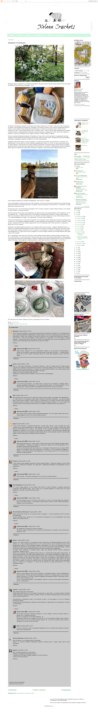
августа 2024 (80, 224)
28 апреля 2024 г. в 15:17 (26, 625)
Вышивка (16, 323)
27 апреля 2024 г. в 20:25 (33, 526)
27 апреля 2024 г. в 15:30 (35, 511)
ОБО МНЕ (20, 35)
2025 (77, 212)
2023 (77, 247)
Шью (80, 158)
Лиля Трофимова (17, 485)
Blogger (51, 706)
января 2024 (80, 245)
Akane (14, 540)
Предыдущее (66, 690)
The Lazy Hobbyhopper (81, 175)
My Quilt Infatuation (80, 193)
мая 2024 (79, 230)
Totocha (15, 461)
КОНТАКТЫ (50, 35)
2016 (77, 261)
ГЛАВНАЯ (11, 35)
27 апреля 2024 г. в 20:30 (33, 611)
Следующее (12, 690)
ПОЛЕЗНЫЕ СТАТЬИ (38, 35)
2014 (77, 265)
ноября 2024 (80, 218)
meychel (15, 589)
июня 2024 (79, 228)
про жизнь (24, 323)
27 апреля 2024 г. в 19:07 (24, 589)
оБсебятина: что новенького (80, 234)
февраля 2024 (80, 243)
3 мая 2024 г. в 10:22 (22, 650)
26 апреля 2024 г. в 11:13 (25, 331)
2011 (77, 271)
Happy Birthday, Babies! (81, 172)
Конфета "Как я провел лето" (85, 123)
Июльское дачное (80, 182)
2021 (77, 251)
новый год (77, 159)
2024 (77, 214)
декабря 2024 (80, 216)
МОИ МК (28, 35)
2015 (77, 263)
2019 (77, 255)
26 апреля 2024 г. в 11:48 (33, 381)
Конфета (76, 157)
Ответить (15, 342)
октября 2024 (80, 220)
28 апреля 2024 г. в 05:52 (30, 638)
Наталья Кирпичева (18, 638)
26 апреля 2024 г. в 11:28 (22, 423)
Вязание (86, 156)
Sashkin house (79, 181)
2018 (77, 257)
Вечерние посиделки (81, 199)
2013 (77, 267)
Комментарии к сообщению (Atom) (25, 693)
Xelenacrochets (21, 348)
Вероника (15, 331)
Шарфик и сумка (79, 167)
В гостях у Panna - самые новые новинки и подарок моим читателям (85, 140)
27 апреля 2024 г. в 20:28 (33, 571)
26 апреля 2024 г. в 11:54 (33, 441)
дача (88, 158)
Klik (14, 395)
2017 (77, 259)
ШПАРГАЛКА (60, 35)
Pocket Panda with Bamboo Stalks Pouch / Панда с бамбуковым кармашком (81, 202)
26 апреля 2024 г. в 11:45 (33, 348)
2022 (77, 249)
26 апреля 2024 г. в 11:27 (21, 395)
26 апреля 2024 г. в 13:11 (29, 485)
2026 (77, 210)
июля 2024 (79, 226)
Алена (14, 364)
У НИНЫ (78, 166)
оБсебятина (84, 145)
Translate (85, 72)
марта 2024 (80, 241)
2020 (77, 253)
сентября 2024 (80, 222)
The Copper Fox (79, 170)
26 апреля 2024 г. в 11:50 (33, 411)
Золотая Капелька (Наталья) (20, 511)
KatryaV (15, 650)
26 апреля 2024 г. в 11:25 (23, 364)
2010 (77, 273)
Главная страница (39, 690)
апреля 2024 (80, 232)
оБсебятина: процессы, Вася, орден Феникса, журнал (82, 238)
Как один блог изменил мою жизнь (85, 131)
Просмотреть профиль (79, 104)
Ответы (16, 346)
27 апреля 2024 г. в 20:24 (33, 498)
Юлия (14, 423)
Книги (20, 323)
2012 (77, 269)
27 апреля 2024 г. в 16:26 (23, 540)
